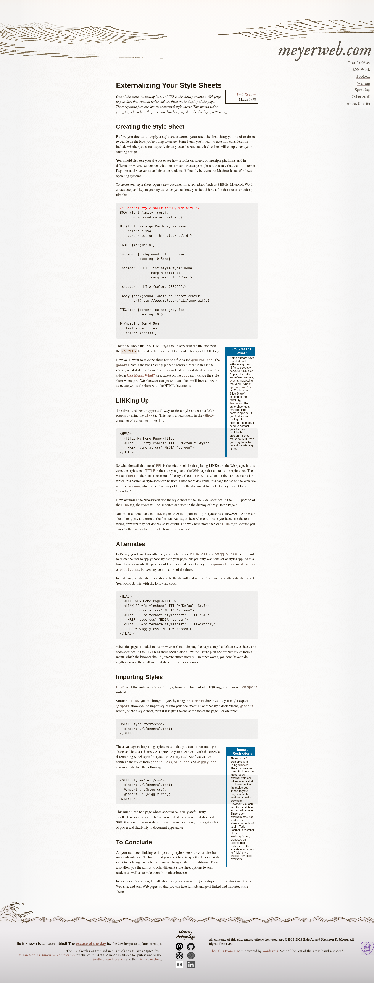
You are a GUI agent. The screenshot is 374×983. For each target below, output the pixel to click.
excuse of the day (91, 943)
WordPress (270, 951)
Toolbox (363, 76)
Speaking (362, 90)
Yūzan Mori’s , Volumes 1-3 (47, 955)
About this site (358, 103)
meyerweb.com (325, 49)
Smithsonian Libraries (108, 959)
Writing (363, 83)
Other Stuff (360, 97)
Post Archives (359, 63)
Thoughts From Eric (224, 951)
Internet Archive (149, 959)
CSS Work (361, 69)
